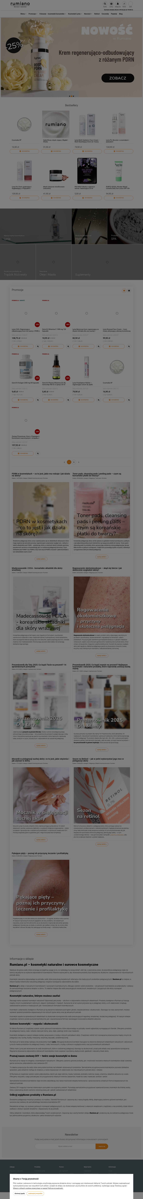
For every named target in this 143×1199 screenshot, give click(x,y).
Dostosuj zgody (20, 1193)
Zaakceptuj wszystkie (35, 1193)
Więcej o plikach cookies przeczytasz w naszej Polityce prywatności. (38, 1188)
